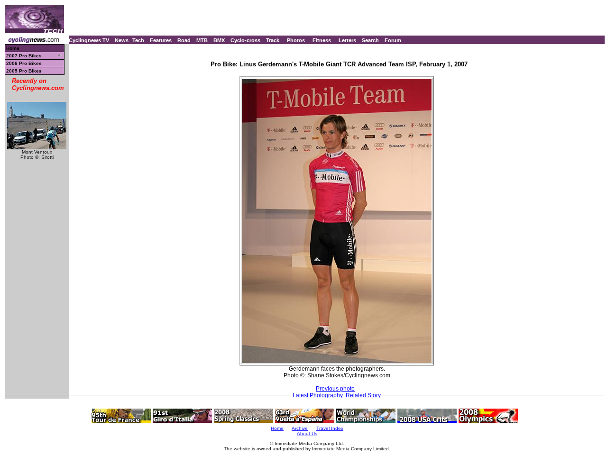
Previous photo (335, 388)
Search (370, 40)
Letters (347, 40)
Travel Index (329, 428)
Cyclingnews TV (89, 40)
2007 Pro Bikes (24, 55)
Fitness (322, 40)
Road (184, 40)
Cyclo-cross (245, 40)
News (122, 40)
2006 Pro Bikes (24, 63)
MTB (202, 40)
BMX (219, 40)
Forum (393, 40)
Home (12, 48)
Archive (300, 428)
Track (272, 40)
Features (161, 40)
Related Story (363, 395)
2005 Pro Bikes (24, 70)
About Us (307, 433)
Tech (138, 40)
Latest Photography (318, 395)
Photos (296, 40)
